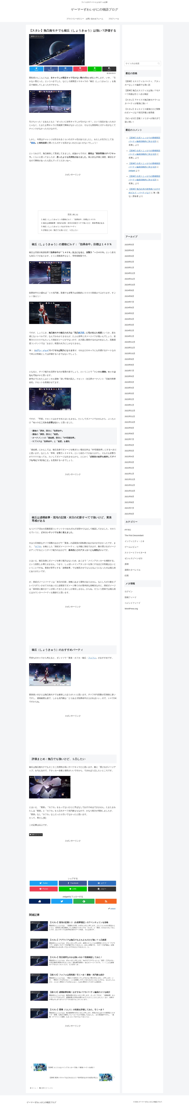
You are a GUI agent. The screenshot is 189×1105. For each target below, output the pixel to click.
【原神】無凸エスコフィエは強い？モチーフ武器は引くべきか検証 (142, 92)
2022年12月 (130, 411)
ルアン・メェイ (42, 350)
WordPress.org (131, 609)
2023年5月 (129, 382)
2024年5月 (129, 313)
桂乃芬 (81, 333)
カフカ (38, 546)
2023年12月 (130, 342)
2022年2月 (129, 468)
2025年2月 (129, 262)
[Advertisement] (73, 192)
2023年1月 (129, 405)
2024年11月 (130, 279)
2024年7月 (129, 302)
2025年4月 (129, 250)
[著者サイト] (39, 901)
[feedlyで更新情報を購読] (83, 901)
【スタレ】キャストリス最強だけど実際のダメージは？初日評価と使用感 (142, 111)
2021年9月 (129, 496)
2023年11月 (130, 348)
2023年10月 (130, 353)
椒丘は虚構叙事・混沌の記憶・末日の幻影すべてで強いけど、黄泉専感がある (73, 223)
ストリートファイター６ (135, 553)
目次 (70, 214)
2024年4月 (129, 319)
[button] (159, 63)
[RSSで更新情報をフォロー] (106, 901)
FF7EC (128, 530)
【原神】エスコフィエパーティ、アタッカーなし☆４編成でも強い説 (142, 83)
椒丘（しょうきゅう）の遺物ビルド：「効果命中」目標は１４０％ (69, 219)
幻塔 (127, 575)
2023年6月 (129, 376)
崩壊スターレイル (37, 834)
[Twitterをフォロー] (61, 901)
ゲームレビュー (131, 547)
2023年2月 (129, 399)
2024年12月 (130, 273)
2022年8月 (129, 433)
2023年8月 (129, 365)
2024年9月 (129, 290)
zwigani (132, 171)
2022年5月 (129, 451)
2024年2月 (129, 330)
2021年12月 (130, 479)
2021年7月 (129, 508)
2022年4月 (129, 456)
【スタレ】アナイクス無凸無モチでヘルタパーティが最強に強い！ (142, 101)
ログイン (129, 591)
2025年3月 (129, 256)
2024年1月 (129, 336)
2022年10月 (130, 422)
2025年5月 (129, 245)
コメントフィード (132, 603)
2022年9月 (129, 428)
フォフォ (92, 658)
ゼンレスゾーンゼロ (133, 558)
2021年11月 (130, 485)
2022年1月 (129, 473)
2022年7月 (129, 439)
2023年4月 (129, 388)
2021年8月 (129, 502)
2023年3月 (129, 393)
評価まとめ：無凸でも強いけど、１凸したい (60, 230)
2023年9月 (129, 359)
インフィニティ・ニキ (134, 541)
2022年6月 (129, 445)
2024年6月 (129, 307)
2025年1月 (129, 267)
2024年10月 (130, 285)
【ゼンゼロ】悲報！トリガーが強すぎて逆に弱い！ (142, 120)
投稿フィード (130, 597)
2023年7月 (129, 370)
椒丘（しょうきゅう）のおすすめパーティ (59, 226)
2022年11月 (130, 416)
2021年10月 (130, 491)
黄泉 (33, 143)
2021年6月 (129, 514)
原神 (127, 564)
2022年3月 (129, 462)
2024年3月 (129, 325)
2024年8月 (129, 296)
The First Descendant (134, 535)
